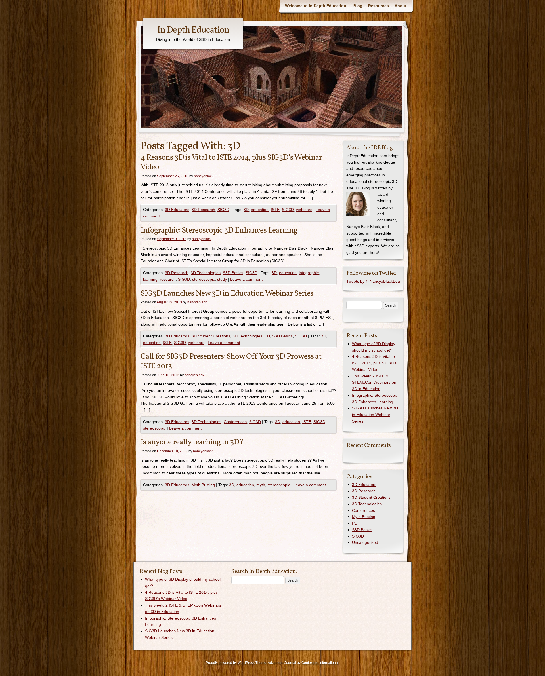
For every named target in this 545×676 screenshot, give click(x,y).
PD (267, 336)
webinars (304, 209)
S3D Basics (233, 273)
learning (150, 279)
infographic (309, 273)
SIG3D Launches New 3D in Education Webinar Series (227, 293)
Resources (378, 5)
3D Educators (177, 209)
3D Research (203, 209)
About (400, 5)
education (260, 209)
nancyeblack (203, 176)
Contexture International (320, 663)
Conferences (235, 421)
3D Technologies (206, 273)
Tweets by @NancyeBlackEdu (373, 281)
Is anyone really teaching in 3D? (192, 442)
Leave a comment (246, 279)
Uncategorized (365, 542)
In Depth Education (193, 30)
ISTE (275, 209)
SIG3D (223, 209)
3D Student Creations (211, 336)
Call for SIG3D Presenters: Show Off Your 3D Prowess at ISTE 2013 (231, 361)
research (168, 279)
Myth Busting (203, 485)
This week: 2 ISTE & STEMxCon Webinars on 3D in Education (374, 382)
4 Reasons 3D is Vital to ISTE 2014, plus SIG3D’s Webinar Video (231, 162)
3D (246, 209)
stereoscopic (203, 279)
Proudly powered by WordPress (230, 663)
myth (260, 485)
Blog (357, 5)
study (222, 279)
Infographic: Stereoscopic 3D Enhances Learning (219, 230)
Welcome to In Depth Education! (316, 5)
